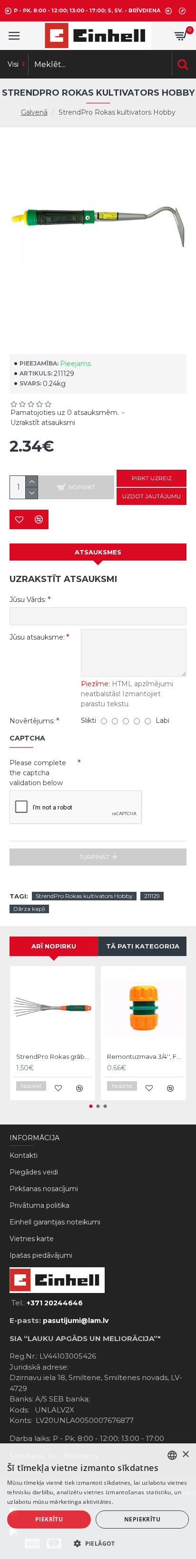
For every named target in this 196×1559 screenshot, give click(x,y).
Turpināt (94, 856)
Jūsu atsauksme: (37, 637)
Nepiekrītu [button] (142, 1519)
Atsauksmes (98, 552)
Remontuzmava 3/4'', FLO (145, 1056)
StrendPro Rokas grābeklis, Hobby (54, 1056)
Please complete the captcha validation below (38, 773)
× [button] (185, 1454)
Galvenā (34, 112)
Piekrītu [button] (49, 1519)
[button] (91, 1106)
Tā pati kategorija (142, 946)
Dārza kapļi (29, 908)
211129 (152, 895)
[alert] (98, 1501)
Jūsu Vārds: (28, 599)
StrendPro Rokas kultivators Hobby (84, 895)
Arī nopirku (53, 946)
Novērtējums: (32, 721)
